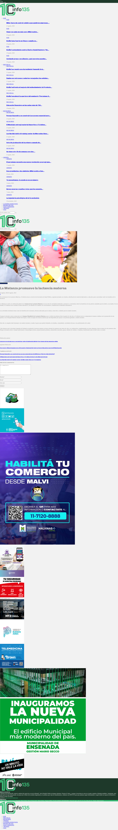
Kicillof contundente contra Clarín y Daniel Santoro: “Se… (27, 50)
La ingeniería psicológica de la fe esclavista (22, 198)
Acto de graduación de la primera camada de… (23, 143)
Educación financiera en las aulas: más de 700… (24, 105)
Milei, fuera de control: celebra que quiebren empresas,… (28, 23)
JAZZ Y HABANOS (8, 206)
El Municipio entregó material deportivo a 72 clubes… (26, 125)
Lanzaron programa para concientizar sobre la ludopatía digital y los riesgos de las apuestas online (29, 341)
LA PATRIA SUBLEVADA (10, 204)
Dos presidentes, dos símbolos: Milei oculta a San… (25, 171)
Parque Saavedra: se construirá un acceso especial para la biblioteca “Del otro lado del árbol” (27, 354)
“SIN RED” (6, 208)
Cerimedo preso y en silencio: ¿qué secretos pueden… (26, 59)
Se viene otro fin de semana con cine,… (20, 152)
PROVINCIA (6, 64)
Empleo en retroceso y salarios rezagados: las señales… (27, 78)
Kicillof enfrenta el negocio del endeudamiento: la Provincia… (29, 87)
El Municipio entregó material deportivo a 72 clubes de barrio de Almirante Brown (23, 357)
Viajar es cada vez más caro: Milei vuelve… (22, 32)
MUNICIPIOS (7, 111)
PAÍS (4, 18)
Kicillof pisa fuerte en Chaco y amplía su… (21, 41)
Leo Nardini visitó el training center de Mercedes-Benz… (27, 134)
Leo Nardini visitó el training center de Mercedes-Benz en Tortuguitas (20, 359)
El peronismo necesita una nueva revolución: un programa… (28, 162)
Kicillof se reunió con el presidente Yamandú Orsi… (25, 69)
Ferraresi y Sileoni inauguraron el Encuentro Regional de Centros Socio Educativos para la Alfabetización (31, 348)
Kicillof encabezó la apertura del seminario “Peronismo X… (28, 96)
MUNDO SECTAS (8, 205)
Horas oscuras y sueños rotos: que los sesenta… (24, 189)
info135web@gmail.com (11, 797)
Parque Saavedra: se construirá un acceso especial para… (28, 116)
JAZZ (4, 209)
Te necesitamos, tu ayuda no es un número (22, 180)
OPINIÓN (6, 157)
